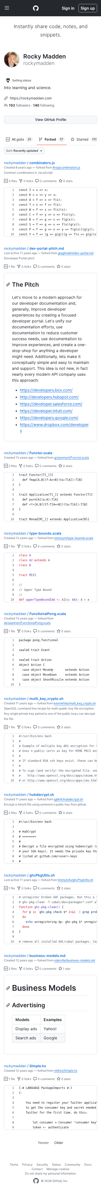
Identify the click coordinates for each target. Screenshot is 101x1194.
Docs (87, 1164)
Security (42, 1164)
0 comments (48, 181)
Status (56, 1164)
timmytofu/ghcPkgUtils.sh (75, 880)
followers (20, 105)
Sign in (68, 8)
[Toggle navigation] (7, 8)
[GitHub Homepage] (36, 1181)
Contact (37, 1169)
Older (58, 1142)
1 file (11, 266)
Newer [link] (43, 1142)
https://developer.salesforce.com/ (51, 403)
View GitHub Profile (50, 119)
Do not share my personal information (50, 1173)
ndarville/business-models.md (74, 960)
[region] (50, 212)
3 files (12, 181)
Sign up (88, 8)
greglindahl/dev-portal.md (75, 253)
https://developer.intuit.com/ (46, 410)
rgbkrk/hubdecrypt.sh (68, 799)
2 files (12, 466)
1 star (66, 968)
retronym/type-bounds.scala (73, 538)
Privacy (27, 1164)
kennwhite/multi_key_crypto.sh (75, 703)
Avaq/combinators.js (66, 167)
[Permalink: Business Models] (8, 988)
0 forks (28, 181)
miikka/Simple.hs (65, 1070)
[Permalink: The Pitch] (8, 284)
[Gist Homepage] (36, 8)
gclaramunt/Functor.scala (71, 457)
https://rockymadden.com (31, 98)
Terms (14, 1164)
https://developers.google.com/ (49, 417)
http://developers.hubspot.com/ (49, 396)
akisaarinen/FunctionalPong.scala (27, 623)
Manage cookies (58, 1169)
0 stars (68, 181)
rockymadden (15, 163)
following (43, 105)
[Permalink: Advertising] (8, 1005)
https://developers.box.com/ (46, 390)
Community (72, 1164)
